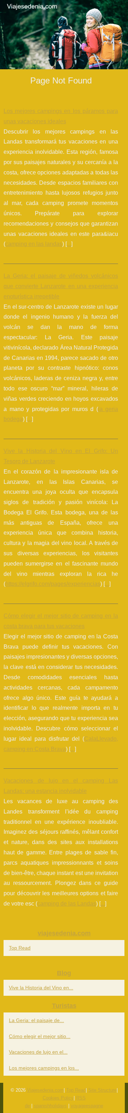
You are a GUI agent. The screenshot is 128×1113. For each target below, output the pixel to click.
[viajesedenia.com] (64, 34)
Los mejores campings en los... (44, 1068)
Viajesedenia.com (45, 1090)
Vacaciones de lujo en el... (38, 1052)
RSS (81, 1098)
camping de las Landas (66, 904)
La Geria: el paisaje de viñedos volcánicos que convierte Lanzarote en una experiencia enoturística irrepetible (61, 286)
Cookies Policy (58, 1098)
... (69, 244)
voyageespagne (87, 1105)
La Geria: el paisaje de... (36, 1020)
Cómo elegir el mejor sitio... (39, 1036)
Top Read (20, 948)
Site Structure (102, 1090)
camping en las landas (33, 244)
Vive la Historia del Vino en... (41, 987)
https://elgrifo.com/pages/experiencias (52, 584)
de (27, 1105)
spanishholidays (50, 1105)
